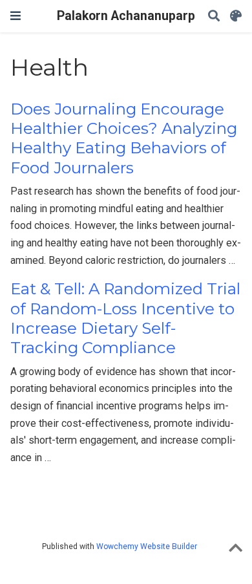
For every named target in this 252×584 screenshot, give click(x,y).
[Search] (214, 16)
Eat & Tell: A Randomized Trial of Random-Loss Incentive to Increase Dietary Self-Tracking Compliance (125, 318)
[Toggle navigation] (15, 16)
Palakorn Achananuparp (126, 15)
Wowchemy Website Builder (146, 546)
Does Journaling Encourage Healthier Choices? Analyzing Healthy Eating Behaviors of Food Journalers (123, 138)
